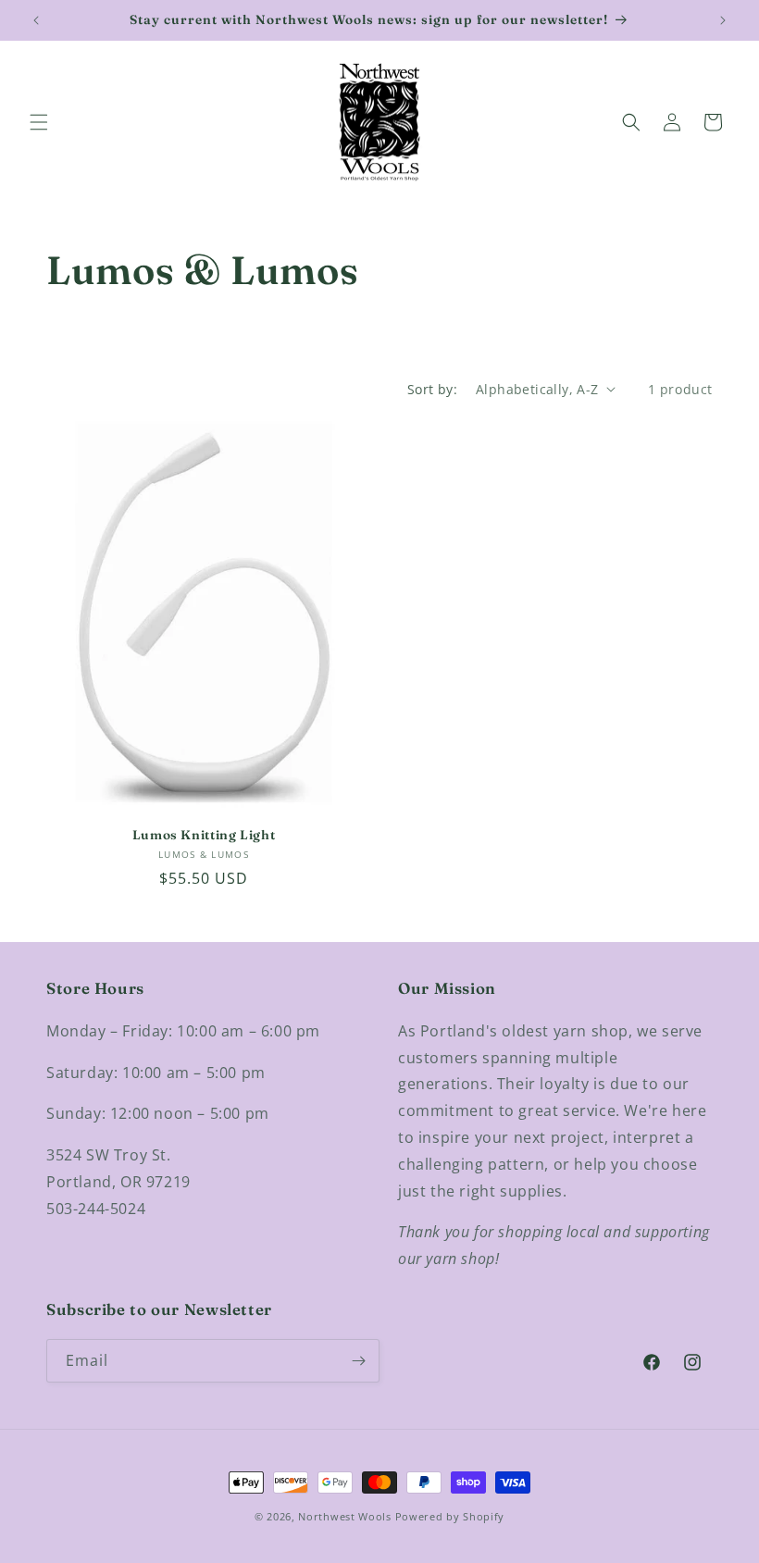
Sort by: (432, 389)
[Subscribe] (358, 1361)
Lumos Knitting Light (204, 834)
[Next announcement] (723, 20)
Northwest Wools (345, 1516)
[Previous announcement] (36, 20)
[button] (39, 122)
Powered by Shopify (450, 1516)
